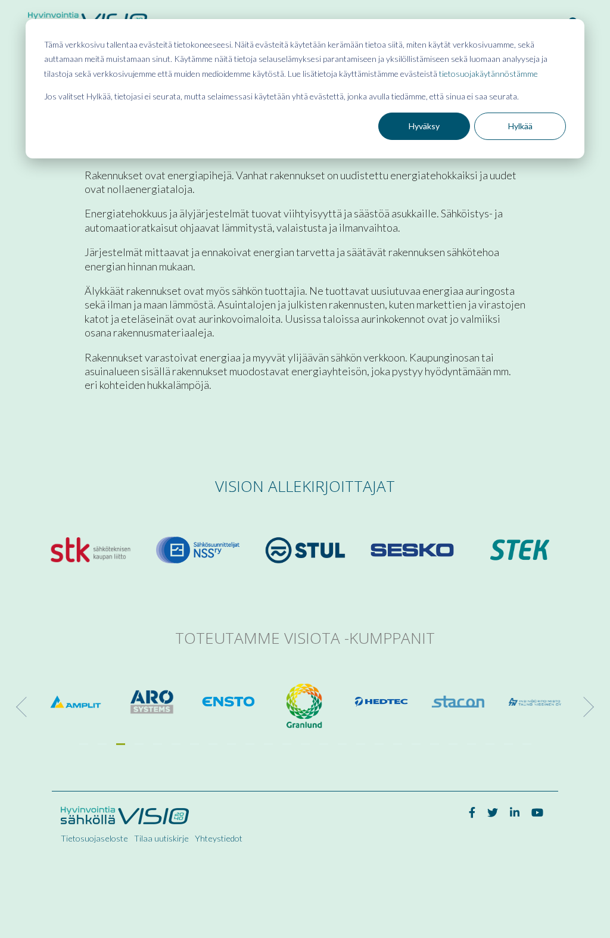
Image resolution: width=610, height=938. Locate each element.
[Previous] (26, 707)
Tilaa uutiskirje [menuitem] (161, 838)
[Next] (584, 707)
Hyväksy (424, 126)
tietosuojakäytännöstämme (488, 73)
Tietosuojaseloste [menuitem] (94, 838)
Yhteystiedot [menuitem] (218, 838)
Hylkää (520, 126)
